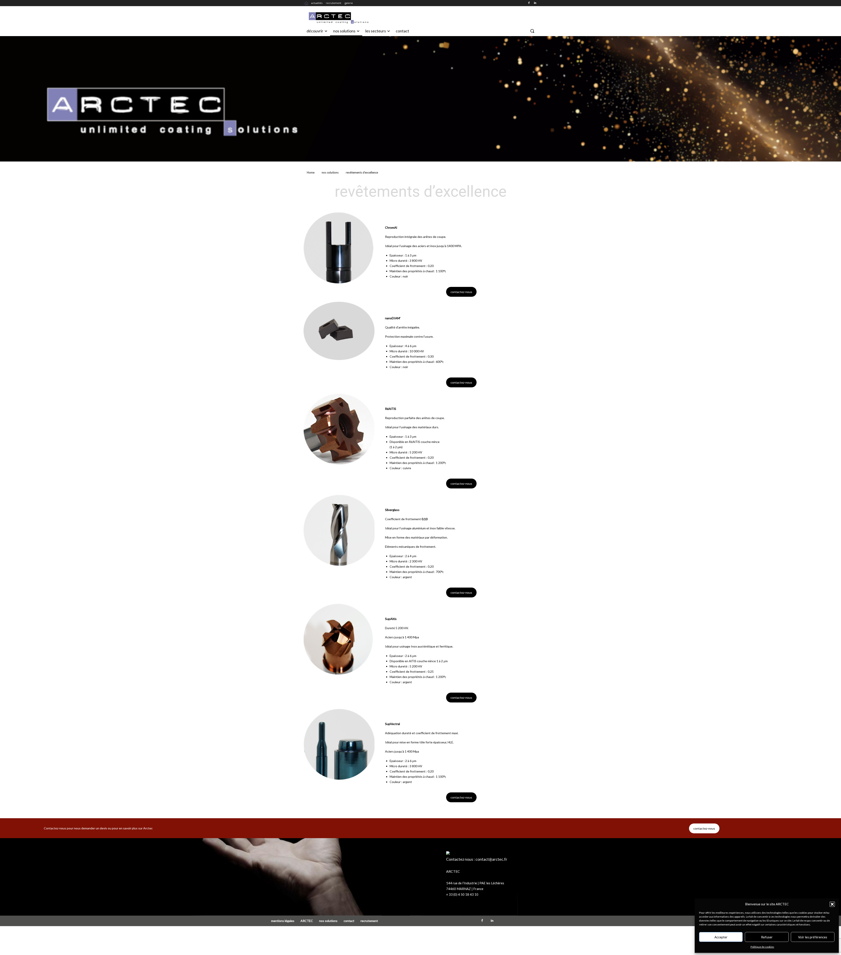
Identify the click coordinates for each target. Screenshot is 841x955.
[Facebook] (528, 3)
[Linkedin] (534, 3)
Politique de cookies (762, 946)
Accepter (721, 937)
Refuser (767, 937)
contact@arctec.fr (491, 859)
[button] (832, 904)
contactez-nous (461, 292)
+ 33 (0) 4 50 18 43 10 (462, 894)
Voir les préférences (812, 937)
